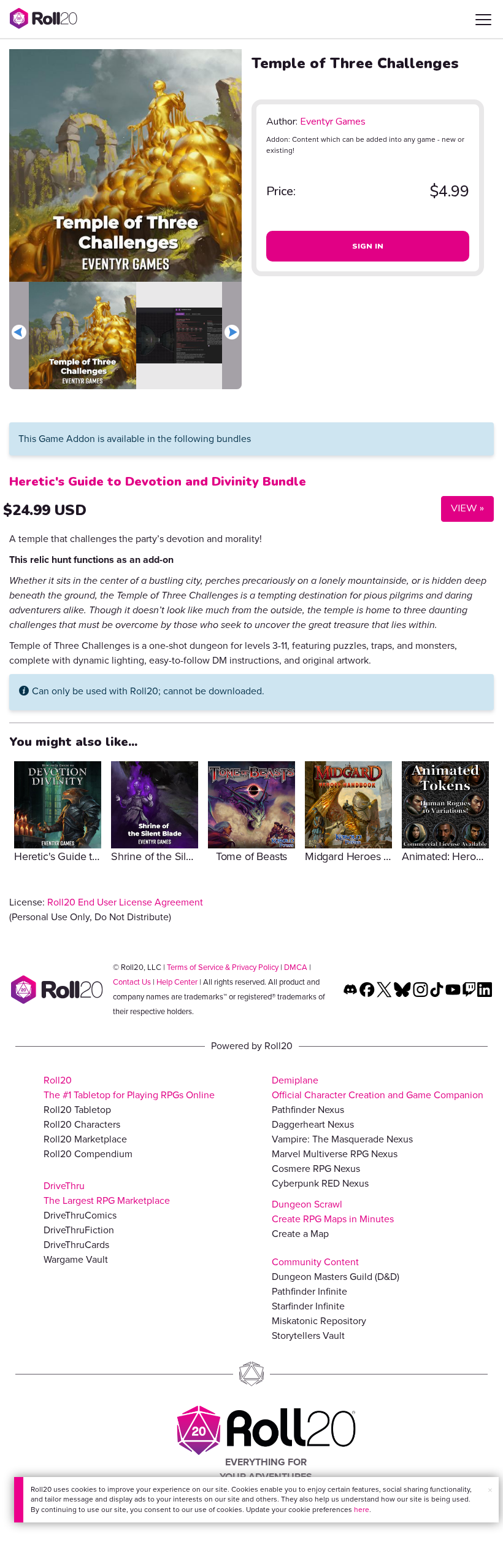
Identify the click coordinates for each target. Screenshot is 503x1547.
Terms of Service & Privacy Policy (222, 967)
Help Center (177, 982)
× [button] (490, 1490)
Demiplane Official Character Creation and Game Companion (377, 1087)
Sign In (368, 246)
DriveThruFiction (79, 1230)
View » (462, 508)
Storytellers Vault (308, 1335)
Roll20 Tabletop (77, 1110)
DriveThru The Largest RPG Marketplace (107, 1193)
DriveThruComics (80, 1215)
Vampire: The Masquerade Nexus (342, 1139)
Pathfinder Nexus (308, 1110)
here (361, 1509)
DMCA (295, 967)
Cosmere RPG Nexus (316, 1168)
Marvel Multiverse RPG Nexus (334, 1154)
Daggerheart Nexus (313, 1124)
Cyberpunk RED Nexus (320, 1183)
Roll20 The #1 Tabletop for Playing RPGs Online (129, 1087)
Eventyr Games (333, 121)
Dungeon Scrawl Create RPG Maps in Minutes (333, 1211)
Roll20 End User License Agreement (125, 902)
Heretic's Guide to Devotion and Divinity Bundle (157, 481)
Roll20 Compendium (88, 1154)
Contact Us (132, 982)
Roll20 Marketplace (85, 1139)
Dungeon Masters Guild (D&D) (335, 1277)
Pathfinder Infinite (309, 1291)
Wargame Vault (76, 1259)
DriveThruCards (76, 1245)
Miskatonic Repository (319, 1321)
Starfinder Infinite (308, 1306)
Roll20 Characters (82, 1124)
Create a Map (300, 1234)
